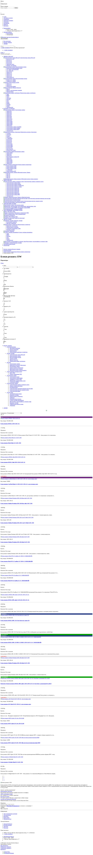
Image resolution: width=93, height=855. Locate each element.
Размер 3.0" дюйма (11, 81)
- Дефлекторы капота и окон (16, 404)
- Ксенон (8, 362)
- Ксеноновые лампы (14, 366)
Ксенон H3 (9, 141)
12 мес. (5, 329)
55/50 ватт (8, 137)
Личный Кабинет (7, 824)
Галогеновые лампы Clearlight (13, 126)
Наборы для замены (11, 65)
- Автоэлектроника (11, 347)
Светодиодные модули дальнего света (33, 201)
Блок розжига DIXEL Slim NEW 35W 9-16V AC (13, 462)
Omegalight (6, 288)
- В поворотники (13, 387)
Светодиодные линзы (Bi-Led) (27, 57)
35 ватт (8, 136)
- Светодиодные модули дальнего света (19, 390)
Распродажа (6, 245)
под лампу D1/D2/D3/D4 (12, 69)
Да (4, 298)
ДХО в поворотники (20, 214)
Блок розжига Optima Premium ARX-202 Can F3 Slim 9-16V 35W (17, 522)
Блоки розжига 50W (11, 167)
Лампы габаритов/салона (23, 197)
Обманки (12, 231)
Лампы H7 (9, 115)
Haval (7, 102)
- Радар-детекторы (13, 349)
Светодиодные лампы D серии (14, 186)
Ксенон (7, 250)
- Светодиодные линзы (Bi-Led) (17, 354)
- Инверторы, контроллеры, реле (17, 380)
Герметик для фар (18, 220)
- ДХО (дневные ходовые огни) (14, 371)
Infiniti (7, 106)
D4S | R (8, 177)
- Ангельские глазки (11, 375)
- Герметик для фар (14, 395)
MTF (4, 284)
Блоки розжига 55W (11, 168)
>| (3, 780)
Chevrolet (8, 98)
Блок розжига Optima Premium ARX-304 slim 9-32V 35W (15, 663)
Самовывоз (6, 19)
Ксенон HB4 (9, 146)
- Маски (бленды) (13, 360)
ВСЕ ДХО (12, 211)
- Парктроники (13, 350)
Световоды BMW (18, 209)
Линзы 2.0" (9, 74)
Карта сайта (6, 817)
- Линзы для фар (10, 353)
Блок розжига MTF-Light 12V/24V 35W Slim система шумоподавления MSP (20, 742)
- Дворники (12, 405)
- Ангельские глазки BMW (16, 378)
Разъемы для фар (10, 229)
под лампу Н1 (9, 70)
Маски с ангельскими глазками (14, 90)
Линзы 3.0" (9, 72)
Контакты (5, 25)
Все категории (7, 41)
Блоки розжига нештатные (24, 164)
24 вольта (8, 134)
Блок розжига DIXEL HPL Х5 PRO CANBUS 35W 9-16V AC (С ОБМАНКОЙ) (21, 642)
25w (4, 319)
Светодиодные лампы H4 (12, 190)
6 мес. (4, 341)
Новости (5, 24)
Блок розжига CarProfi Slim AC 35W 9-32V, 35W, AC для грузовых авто (19, 484)
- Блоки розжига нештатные (16, 367)
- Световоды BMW (14, 382)
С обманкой (9, 138)
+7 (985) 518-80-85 (8, 50)
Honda (8, 103)
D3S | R (8, 176)
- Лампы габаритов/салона (15, 386)
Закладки (5, 826)
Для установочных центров (10, 813)
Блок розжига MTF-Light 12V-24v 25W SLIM (12, 723)
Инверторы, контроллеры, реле (28, 206)
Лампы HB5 (9, 124)
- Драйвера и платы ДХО (15, 379)
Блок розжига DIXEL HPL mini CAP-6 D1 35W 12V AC (15, 600)
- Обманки (12, 397)
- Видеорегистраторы (14, 348)
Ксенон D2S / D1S (10, 150)
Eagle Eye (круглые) (20, 218)
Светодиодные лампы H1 (12, 188)
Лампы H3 (9, 112)
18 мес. (5, 333)
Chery (7, 96)
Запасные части (10, 64)
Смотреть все (9, 107)
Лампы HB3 (9, 121)
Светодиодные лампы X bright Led (15, 185)
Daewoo (8, 99)
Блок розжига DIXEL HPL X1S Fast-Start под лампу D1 (15, 620)
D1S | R (8, 173)
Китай (5, 314)
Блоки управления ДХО (23, 212)
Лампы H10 (9, 119)
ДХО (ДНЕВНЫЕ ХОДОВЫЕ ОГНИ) (12, 210)
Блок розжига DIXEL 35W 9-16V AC (10, 423)
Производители (7, 819)
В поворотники (16, 199)
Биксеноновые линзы (21, 66)
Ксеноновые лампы (19, 151)
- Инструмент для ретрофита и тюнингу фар (20, 401)
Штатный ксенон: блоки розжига (29, 179)
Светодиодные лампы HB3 (13, 194)
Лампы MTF (9, 152)
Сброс (2, 263)
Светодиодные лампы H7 (12, 192)
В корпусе (12, 215)
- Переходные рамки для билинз (17, 361)
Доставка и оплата (8, 18)
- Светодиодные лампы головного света (19, 384)
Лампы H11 (9, 120)
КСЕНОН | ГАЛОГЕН (9, 108)
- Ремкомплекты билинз (15, 399)
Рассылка (5, 827)
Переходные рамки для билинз (27, 93)
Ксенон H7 (9, 142)
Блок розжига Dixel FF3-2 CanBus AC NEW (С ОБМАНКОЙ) (17, 561)
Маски (8, 89)
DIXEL (5, 280)
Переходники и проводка (24, 224)
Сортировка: (4, 413)
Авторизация (9, 34)
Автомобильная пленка (9, 244)
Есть (4, 293)
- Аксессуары (9, 392)
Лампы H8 (9, 116)
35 (4, 309)
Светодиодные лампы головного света (33, 181)
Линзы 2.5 (8, 83)
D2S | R (8, 175)
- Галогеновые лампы (14, 363)
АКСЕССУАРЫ (7, 219)
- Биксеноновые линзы (15, 356)
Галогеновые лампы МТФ (12, 129)
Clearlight (5, 276)
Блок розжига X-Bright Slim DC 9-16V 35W (12, 762)
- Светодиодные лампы (12, 383)
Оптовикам (6, 23)
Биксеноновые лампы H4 (12, 156)
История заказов (7, 825)
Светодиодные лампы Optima (13, 184)
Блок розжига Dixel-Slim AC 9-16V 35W (11, 443)
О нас (4, 16)
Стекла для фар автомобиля (25, 232)
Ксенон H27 (9, 147)
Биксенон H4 (9, 149)
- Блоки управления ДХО (15, 374)
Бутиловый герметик (11, 222)
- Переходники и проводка (16, 396)
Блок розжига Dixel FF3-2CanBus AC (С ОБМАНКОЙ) (15, 580)
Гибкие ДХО (14, 216)
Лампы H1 (9, 111)
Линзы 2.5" (9, 73)
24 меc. (5, 337)
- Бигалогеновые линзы (15, 357)
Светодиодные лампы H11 (13, 193)
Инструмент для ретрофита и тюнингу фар (37, 241)
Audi (7, 94)
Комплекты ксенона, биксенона (28, 132)
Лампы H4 (9, 113)
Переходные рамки (11, 86)
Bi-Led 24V (9, 63)
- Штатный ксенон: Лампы (16, 369)
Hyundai (8, 104)
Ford (7, 100)
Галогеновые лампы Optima (13, 128)
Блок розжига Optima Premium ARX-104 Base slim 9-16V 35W (16, 503)
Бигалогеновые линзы (21, 78)
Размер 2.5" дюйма (11, 80)
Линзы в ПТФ (15, 82)
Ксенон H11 (9, 143)
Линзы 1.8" (9, 76)
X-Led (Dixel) (6, 296)
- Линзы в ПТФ (13, 358)
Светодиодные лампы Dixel (13, 182)
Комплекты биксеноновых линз (14, 68)
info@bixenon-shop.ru (8, 836)
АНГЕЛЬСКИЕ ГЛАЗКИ (9, 203)
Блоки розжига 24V (11, 171)
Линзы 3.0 (8, 85)
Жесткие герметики (11, 223)
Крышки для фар (17, 242)
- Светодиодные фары (14, 391)
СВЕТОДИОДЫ (7, 180)
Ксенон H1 (9, 139)
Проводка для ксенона (12, 225)
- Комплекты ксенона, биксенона (17, 365)
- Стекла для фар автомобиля (16, 400)
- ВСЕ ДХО (12, 373)
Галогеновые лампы (20, 109)
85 (4, 341)
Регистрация (9, 33)
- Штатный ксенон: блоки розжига (17, 370)
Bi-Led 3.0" (9, 61)
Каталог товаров (7, 42)
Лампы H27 (9, 125)
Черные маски (9, 91)
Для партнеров (7, 815)
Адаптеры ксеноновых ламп (13, 228)
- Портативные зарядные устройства (18, 352)
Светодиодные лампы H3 (12, 189)
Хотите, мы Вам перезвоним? (17, 47)
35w (4, 324)
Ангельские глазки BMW (24, 207)
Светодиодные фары (20, 202)
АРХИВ (5, 43)
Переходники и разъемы (12, 227)
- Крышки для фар (13, 403)
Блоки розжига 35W (11, 166)
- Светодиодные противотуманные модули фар (21, 388)
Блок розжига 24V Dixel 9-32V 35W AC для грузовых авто (16, 704)
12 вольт (8, 133)
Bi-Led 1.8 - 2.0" (10, 59)
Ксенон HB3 (9, 145)
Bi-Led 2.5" (9, 60)
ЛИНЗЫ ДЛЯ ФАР (8, 56)
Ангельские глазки (19, 205)
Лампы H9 (9, 117)
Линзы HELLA (10, 77)
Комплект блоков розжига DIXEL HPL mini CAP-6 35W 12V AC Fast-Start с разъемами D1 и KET (26, 683)
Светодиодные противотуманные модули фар (39, 198)
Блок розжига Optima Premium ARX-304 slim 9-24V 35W (15, 542)
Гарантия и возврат (8, 20)
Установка (6, 21)
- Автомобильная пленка (15, 393)
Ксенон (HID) (6, 271)
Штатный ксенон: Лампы (24, 172)
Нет (4, 289)
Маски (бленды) (17, 87)
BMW (7, 95)
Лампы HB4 (9, 123)
